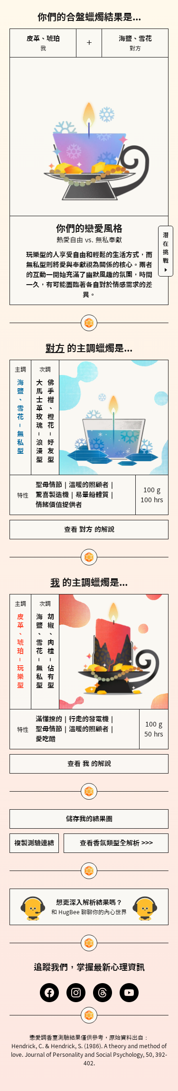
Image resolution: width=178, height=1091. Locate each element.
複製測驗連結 (34, 843)
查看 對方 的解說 (89, 529)
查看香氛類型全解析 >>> (116, 843)
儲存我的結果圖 (89, 818)
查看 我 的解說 (89, 763)
